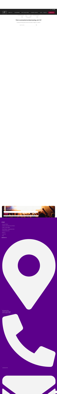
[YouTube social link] (54, 9)
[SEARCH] (36, 25)
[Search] (50, 9)
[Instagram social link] (53, 9)
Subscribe (6, 213)
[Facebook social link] (52, 9)
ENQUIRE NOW (51, 12)
